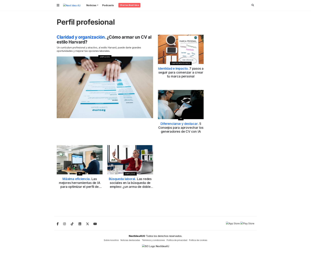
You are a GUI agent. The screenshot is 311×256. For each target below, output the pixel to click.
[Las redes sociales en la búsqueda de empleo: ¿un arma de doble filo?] (130, 159)
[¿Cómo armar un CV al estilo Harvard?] (105, 87)
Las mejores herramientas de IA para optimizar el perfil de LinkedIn (79, 185)
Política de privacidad (177, 240)
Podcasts (108, 5)
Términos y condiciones (153, 240)
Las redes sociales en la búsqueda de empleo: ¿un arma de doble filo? (130, 185)
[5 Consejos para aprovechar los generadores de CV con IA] (181, 104)
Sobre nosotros (111, 240)
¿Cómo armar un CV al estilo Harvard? (104, 39)
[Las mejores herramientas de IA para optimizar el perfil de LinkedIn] (80, 159)
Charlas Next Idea (129, 5)
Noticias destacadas (130, 240)
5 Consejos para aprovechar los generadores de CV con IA (180, 127)
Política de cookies (198, 240)
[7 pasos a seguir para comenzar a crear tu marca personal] (181, 49)
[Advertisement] (231, 83)
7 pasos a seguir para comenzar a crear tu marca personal (181, 72)
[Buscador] (252, 5)
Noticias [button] (91, 5)
